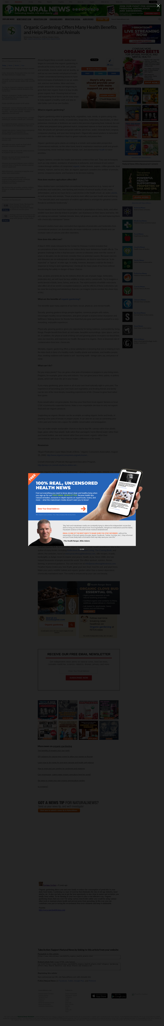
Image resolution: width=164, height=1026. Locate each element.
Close (82, 549)
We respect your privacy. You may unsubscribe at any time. (56, 515)
